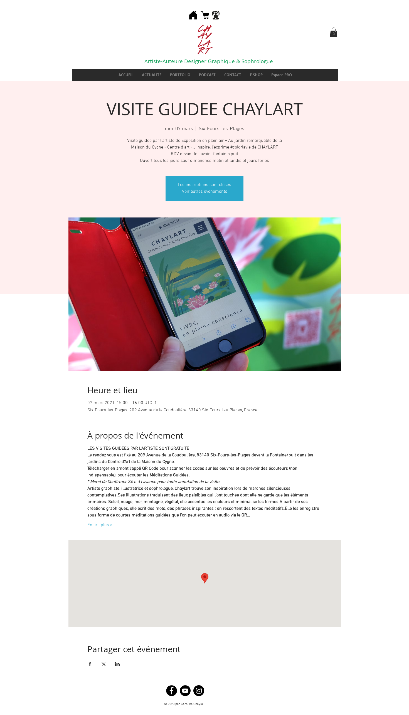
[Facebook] (171, 690)
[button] (333, 32)
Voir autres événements (204, 191)
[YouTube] (185, 690)
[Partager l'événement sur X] (103, 664)
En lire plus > (100, 525)
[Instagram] (198, 690)
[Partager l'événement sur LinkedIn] (117, 664)
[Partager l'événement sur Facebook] (90, 664)
